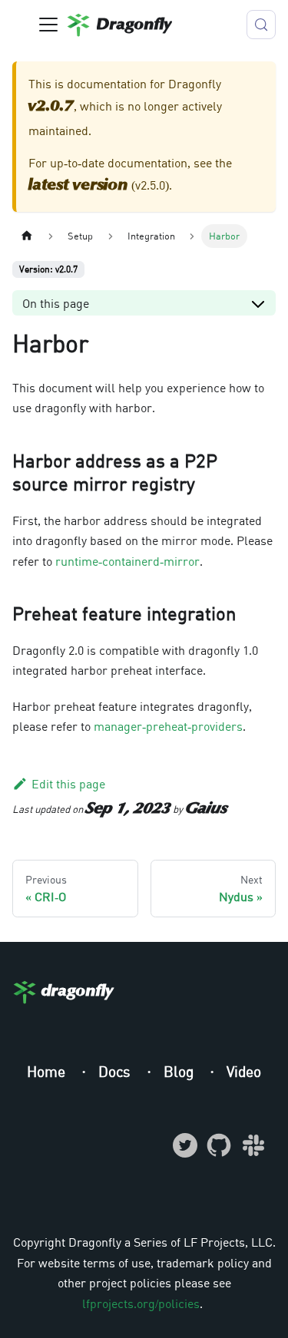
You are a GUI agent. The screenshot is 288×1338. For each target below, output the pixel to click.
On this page (55, 303)
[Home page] (26, 236)
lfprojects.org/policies (141, 1303)
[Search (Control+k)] (261, 24)
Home (48, 1071)
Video (244, 1071)
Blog (180, 1071)
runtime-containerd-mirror (127, 561)
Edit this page (68, 783)
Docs (116, 1071)
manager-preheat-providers (168, 726)
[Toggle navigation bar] (48, 24)
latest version (78, 185)
